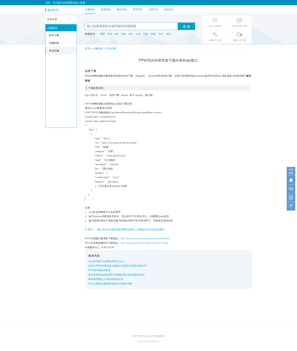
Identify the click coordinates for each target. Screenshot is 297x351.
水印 (160, 33)
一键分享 (100, 229)
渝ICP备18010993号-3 (148, 341)
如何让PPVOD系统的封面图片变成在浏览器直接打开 (117, 265)
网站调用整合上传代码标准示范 (105, 279)
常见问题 (54, 50)
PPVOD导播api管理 (99, 270)
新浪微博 (118, 229)
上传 (138, 33)
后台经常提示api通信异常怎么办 (106, 261)
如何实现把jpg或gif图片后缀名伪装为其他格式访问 (116, 274)
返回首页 (53, 10)
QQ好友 (150, 229)
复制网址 (159, 229)
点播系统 (90, 9)
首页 (87, 48)
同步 (110, 33)
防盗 (153, 33)
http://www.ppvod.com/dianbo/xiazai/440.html (145, 238)
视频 (102, 33)
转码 (168, 33)
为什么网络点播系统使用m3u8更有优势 (110, 283)
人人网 (137, 229)
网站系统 (122, 9)
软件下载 (54, 35)
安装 (123, 33)
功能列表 (54, 43)
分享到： (90, 229)
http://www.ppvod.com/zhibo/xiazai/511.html (144, 243)
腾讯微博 (128, 229)
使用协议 (169, 9)
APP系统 (138, 9)
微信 (143, 229)
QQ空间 (109, 229)
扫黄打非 (153, 9)
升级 (145, 33)
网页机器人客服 (76, 2)
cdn (131, 33)
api (117, 33)
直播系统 (106, 9)
